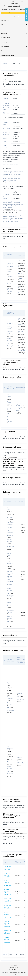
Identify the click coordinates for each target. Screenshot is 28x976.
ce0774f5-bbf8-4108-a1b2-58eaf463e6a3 (7, 900)
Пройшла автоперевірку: (7, 55)
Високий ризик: (5, 46)
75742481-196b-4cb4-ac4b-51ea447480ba (7, 907)
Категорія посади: (5, 37)
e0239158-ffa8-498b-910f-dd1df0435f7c (7, 932)
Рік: (2, 24)
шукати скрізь (23, 16)
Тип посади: (4, 33)
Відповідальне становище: (8, 50)
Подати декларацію (14, 12)
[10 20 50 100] (13, 948)
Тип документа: (5, 29)
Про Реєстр (4, 9)
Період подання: (5, 42)
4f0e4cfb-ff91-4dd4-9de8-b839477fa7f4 (7, 868)
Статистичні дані (22, 9)
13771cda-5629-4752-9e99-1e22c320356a (7, 875)
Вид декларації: (5, 20)
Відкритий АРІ (12, 9)
